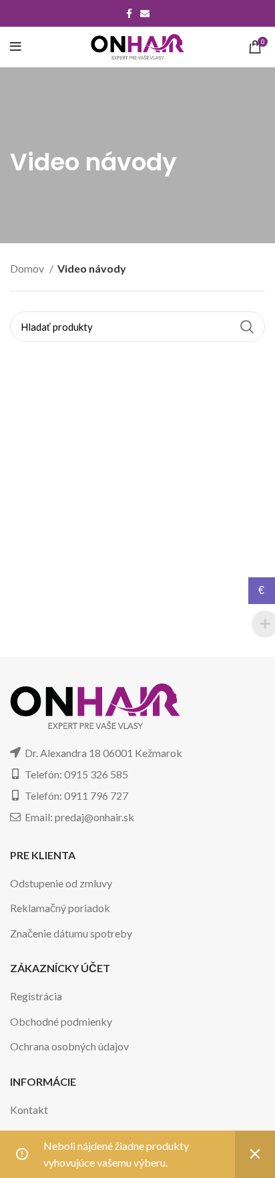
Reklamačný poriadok (60, 907)
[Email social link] (145, 13)
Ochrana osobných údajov (69, 1046)
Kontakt (29, 1109)
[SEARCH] (247, 326)
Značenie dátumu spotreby (71, 933)
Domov (28, 268)
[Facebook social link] (129, 13)
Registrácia (36, 996)
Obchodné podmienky (61, 1021)
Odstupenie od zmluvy (61, 883)
